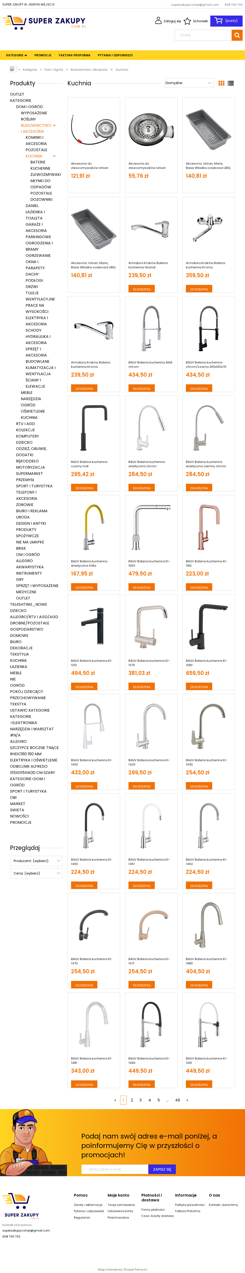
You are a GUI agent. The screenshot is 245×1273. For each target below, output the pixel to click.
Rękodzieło (27, 461)
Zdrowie (24, 504)
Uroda (23, 517)
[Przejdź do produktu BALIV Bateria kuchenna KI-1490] (151, 1024)
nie (13, 679)
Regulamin (82, 1217)
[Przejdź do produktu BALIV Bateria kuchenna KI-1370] (151, 627)
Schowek (200, 21)
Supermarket (29, 473)
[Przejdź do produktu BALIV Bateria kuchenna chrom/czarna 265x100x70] (208, 328)
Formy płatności (153, 1210)
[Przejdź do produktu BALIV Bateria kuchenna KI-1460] (94, 825)
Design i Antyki (31, 523)
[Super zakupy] (20, 1205)
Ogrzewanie (38, 255)
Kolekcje (25, 430)
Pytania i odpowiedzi (89, 1211)
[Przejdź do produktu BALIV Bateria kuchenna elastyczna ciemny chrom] (208, 428)
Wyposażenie (34, 113)
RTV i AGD (25, 423)
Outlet (17, 94)
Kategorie (20, 100)
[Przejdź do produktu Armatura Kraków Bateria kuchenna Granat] (151, 229)
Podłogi (34, 280)
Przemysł (25, 480)
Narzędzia (31, 399)
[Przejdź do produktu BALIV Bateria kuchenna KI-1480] (208, 925)
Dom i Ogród (29, 106)
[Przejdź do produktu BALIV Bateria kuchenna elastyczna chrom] (151, 428)
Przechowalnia (118, 1217)
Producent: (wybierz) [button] (31, 860)
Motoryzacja (30, 467)
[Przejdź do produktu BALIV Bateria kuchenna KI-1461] (151, 825)
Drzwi (32, 286)
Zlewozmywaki (45, 174)
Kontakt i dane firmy (223, 1205)
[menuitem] (14, 55)
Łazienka (18, 666)
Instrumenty (29, 573)
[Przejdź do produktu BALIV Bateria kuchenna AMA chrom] (151, 328)
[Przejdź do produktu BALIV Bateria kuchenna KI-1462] (208, 825)
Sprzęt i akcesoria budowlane (38, 355)
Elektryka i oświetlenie (33, 760)
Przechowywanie (28, 698)
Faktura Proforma (187, 1211)
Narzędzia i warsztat (32, 729)
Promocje (21, 822)
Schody (33, 330)
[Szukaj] (237, 35)
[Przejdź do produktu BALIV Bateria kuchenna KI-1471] (151, 925)
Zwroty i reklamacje (88, 1205)
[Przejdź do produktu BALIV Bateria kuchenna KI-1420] (151, 726)
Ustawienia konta (120, 1211)
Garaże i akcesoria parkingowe (38, 231)
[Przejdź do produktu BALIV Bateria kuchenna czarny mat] (94, 428)
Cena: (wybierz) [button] (27, 873)
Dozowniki (41, 199)
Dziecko (24, 442)
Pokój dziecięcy (26, 691)
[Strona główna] (44, 22)
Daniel (32, 205)
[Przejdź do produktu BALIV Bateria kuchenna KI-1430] (208, 726)
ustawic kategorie (30, 710)
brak (21, 548)
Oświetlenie (33, 411)
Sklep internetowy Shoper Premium (122, 1269)
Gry (20, 579)
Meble (27, 392)
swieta (17, 810)
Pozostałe (36, 150)
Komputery (27, 436)
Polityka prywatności (190, 1205)
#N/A (15, 735)
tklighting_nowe (28, 604)
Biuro (16, 642)
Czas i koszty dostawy (157, 1216)
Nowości (19, 816)
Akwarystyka (30, 567)
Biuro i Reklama (32, 511)
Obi (13, 797)
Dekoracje (21, 648)
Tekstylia (19, 654)
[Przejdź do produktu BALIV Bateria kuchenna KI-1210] (94, 627)
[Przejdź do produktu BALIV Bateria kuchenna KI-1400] (94, 726)
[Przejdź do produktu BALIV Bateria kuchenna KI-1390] (208, 627)
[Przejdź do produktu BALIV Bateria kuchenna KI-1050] (151, 527)
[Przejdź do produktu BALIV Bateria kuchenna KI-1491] (208, 1024)
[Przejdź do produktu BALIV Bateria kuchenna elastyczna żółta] (94, 527)
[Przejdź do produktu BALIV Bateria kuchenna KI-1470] (94, 925)
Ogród (28, 405)
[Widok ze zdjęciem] (221, 83)
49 (177, 1100)
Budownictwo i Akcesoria (36, 128)
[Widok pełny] (231, 83)
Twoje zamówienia (121, 1205)
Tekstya (18, 704)
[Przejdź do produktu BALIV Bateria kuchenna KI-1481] (94, 1024)
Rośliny (28, 119)
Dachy (32, 274)
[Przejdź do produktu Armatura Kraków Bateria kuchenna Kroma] (208, 229)
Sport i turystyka (34, 486)
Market (17, 803)
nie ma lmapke (30, 542)
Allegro (24, 561)
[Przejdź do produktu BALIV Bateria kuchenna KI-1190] (208, 527)
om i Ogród (28, 554)
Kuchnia (34, 156)
